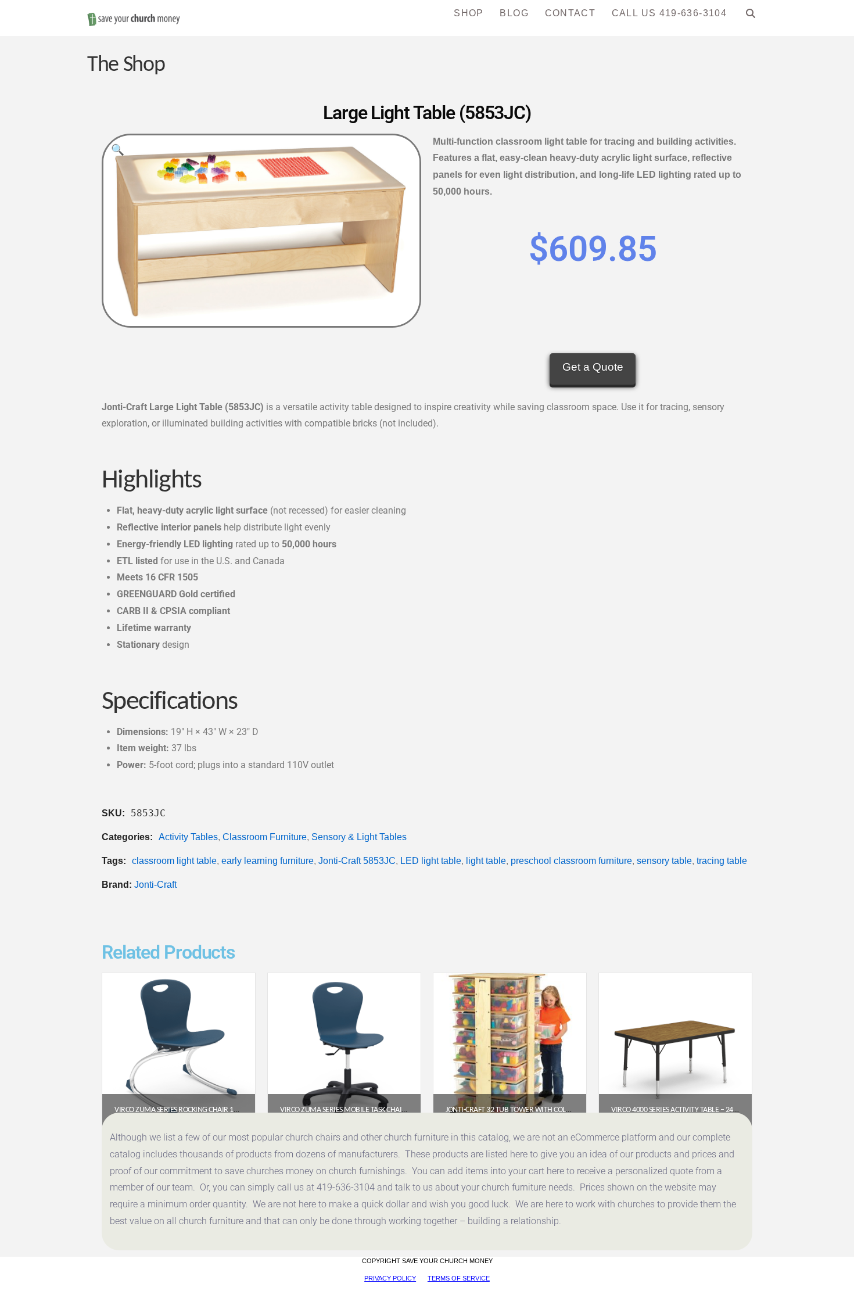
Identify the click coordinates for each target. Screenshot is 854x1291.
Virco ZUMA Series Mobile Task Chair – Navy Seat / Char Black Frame (397, 1110)
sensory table (664, 861)
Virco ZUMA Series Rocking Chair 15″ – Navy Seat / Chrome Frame (226, 1110)
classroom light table (174, 861)
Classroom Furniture (265, 837)
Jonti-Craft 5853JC (357, 861)
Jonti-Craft (155, 885)
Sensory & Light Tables (359, 837)
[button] (118, 150)
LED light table (430, 861)
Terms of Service (459, 1278)
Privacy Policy (390, 1278)
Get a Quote (592, 367)
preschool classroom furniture (571, 861)
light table (486, 861)
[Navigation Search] (751, 17)
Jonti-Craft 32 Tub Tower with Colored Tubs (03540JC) (539, 1110)
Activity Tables (188, 837)
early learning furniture (267, 861)
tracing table (722, 861)
